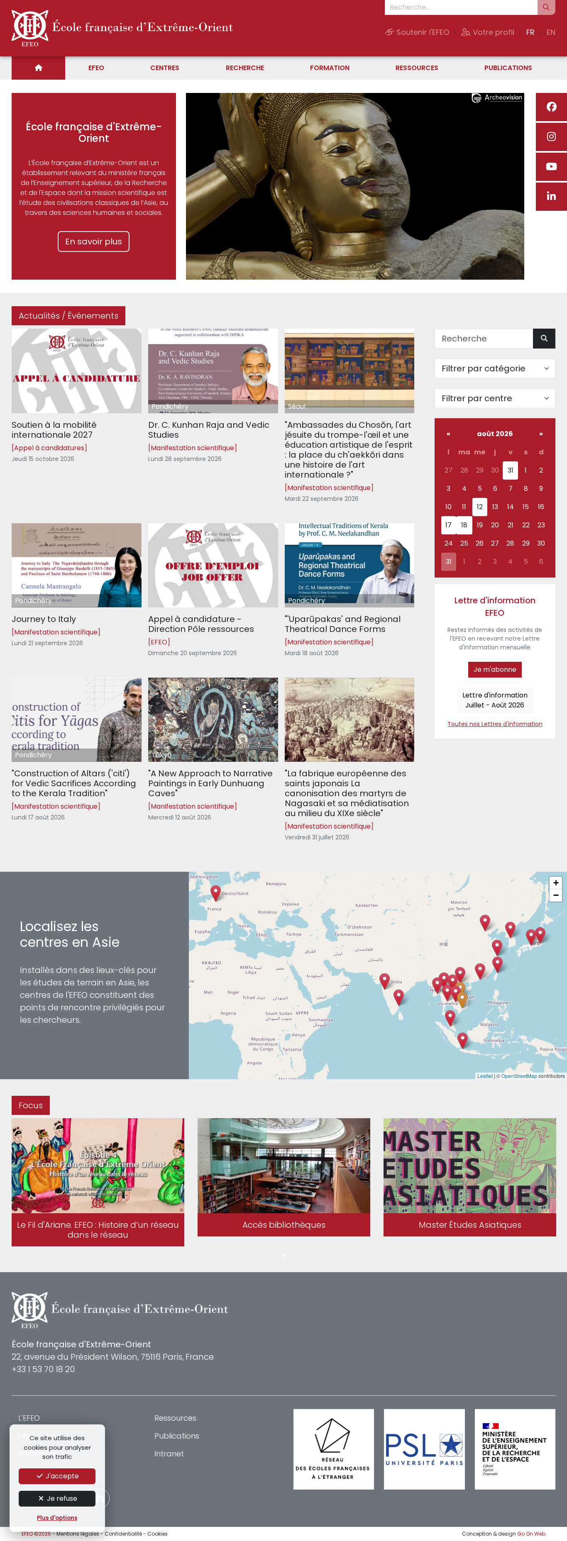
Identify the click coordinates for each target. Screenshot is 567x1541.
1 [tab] (283, 1256)
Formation (329, 68)
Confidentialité (123, 1533)
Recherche (245, 68)
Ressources (417, 68)
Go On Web (531, 1533)
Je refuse (61, 1498)
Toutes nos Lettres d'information (495, 724)
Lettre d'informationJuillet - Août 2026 (495, 700)
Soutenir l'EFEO (421, 32)
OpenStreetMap (519, 1075)
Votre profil (492, 32)
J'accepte (61, 1476)
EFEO (96, 68)
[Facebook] (551, 107)
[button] (447, 993)
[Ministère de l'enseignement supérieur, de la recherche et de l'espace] (515, 1449)
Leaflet (485, 1075)
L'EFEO (29, 1418)
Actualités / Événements (68, 316)
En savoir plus (93, 241)
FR (530, 32)
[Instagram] (551, 137)
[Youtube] (551, 167)
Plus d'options (57, 1518)
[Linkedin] (551, 197)
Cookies (157, 1533)
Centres (164, 68)
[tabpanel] (98, 1184)
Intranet (169, 1453)
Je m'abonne (495, 669)
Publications (508, 68)
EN (551, 32)
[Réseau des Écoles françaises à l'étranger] (333, 1449)
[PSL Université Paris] (424, 1449)
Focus (31, 1105)
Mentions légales (77, 1533)
